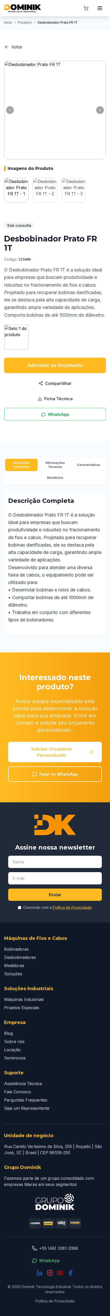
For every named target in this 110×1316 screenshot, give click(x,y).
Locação (12, 1049)
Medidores (14, 965)
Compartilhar (58, 383)
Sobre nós (14, 1041)
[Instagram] (50, 1273)
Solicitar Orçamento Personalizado (51, 752)
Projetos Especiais (21, 1007)
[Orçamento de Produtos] (86, 8)
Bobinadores (16, 949)
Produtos (25, 22)
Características (88, 465)
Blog (8, 1033)
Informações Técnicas (55, 465)
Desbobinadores (20, 957)
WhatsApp (58, 414)
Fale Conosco (17, 1091)
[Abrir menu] (100, 8)
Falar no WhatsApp (58, 774)
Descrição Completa (21, 465)
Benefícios (55, 478)
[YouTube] (60, 1273)
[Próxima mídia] (100, 110)
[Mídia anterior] (10, 110)
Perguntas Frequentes (25, 1100)
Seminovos (15, 1057)
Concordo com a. (57, 907)
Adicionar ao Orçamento (55, 365)
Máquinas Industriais (24, 999)
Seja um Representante (26, 1108)
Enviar (55, 894)
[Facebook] (70, 1273)
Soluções (13, 973)
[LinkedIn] (40, 1273)
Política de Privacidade (72, 907)
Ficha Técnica (58, 398)
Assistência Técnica (23, 1083)
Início (8, 22)
